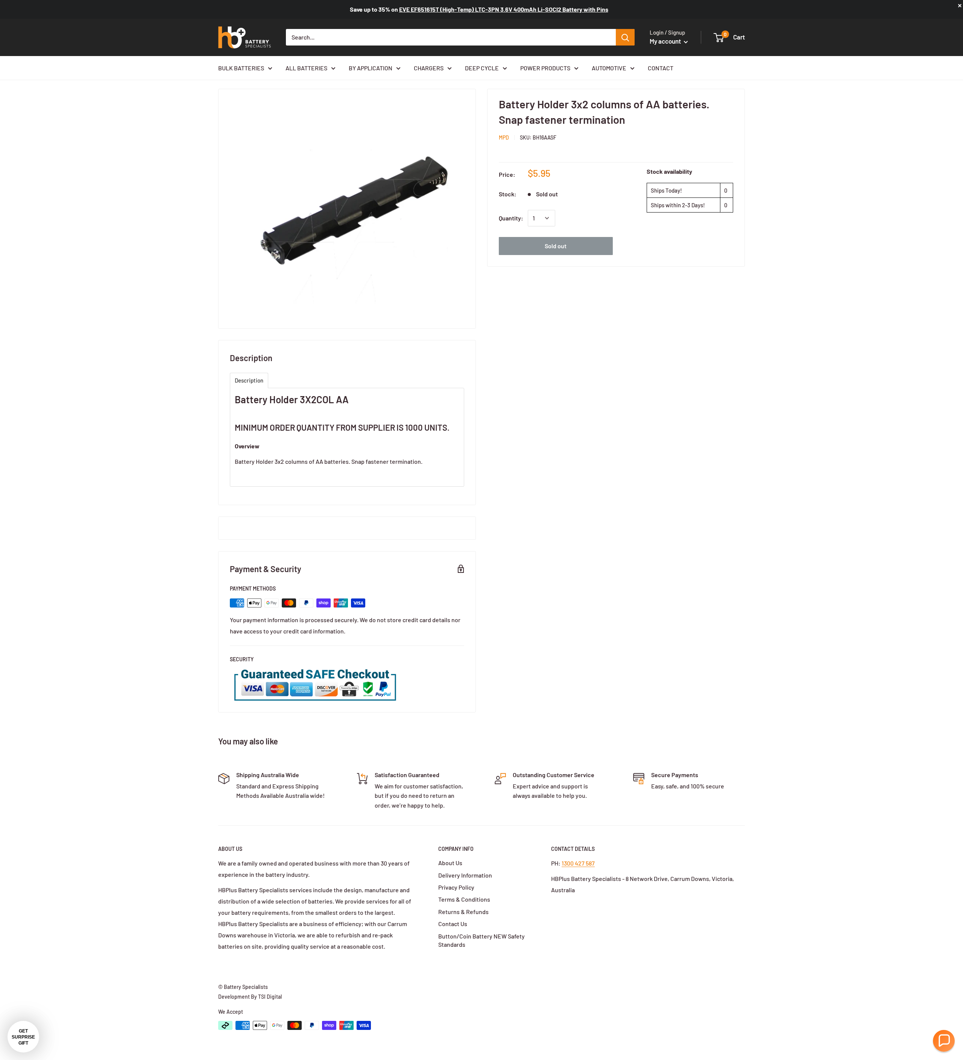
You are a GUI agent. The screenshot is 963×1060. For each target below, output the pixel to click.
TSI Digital (270, 996)
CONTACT (660, 67)
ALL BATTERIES (306, 67)
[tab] (249, 380)
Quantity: (511, 218)
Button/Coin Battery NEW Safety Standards (481, 940)
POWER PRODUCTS (545, 67)
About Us (450, 862)
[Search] (625, 37)
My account (666, 41)
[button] (944, 1041)
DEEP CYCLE (482, 67)
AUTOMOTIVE (609, 67)
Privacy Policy (456, 887)
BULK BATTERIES (241, 67)
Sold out (556, 245)
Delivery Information (465, 875)
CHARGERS (429, 67)
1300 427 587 (578, 863)
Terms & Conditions (464, 899)
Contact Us (452, 923)
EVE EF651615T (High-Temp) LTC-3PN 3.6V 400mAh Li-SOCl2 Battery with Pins (503, 9)
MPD (504, 137)
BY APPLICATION (370, 67)
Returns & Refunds (463, 911)
